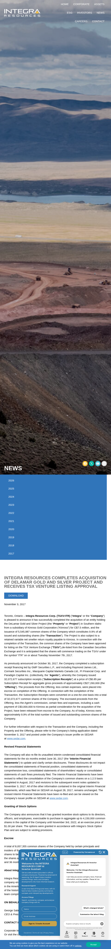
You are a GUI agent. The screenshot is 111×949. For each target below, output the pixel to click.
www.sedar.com (16, 738)
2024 (11, 496)
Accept (93, 944)
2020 (11, 529)
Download (16, 595)
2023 (11, 504)
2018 (11, 545)
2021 (11, 521)
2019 (11, 537)
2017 (11, 553)
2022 (11, 513)
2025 (11, 488)
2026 (11, 480)
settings (78, 946)
